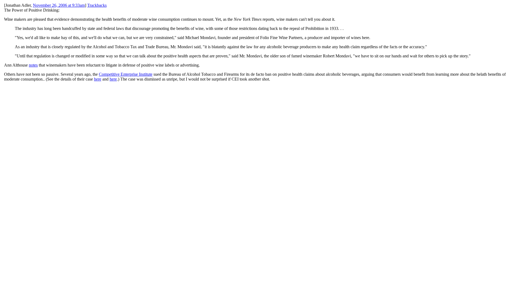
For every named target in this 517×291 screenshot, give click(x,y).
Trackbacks (97, 5)
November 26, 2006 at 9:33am (59, 5)
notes (33, 65)
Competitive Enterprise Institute (125, 74)
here (97, 79)
